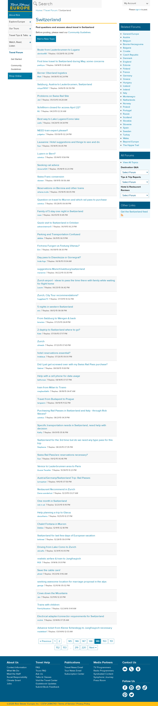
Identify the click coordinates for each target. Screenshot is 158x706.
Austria (126, 37)
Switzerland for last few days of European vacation (66, 535)
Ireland (126, 89)
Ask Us (39, 673)
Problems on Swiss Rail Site (53, 96)
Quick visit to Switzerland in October (58, 223)
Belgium (127, 40)
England (127, 61)
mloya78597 (42, 88)
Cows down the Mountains (52, 593)
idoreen (40, 180)
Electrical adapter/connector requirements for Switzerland (70, 616)
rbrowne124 (42, 169)
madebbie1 (42, 631)
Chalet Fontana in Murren (51, 524)
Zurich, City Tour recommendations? (57, 295)
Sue (39, 146)
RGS (39, 562)
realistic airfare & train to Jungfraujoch (59, 558)
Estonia (126, 65)
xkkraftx (40, 551)
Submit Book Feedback (47, 686)
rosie (39, 215)
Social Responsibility (17, 677)
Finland (126, 68)
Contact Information (17, 667)
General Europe (131, 33)
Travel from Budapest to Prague (55, 399)
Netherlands (129, 99)
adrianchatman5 (44, 226)
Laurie (40, 287)
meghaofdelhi (43, 391)
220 (84, 647)
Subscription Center (74, 673)
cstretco (40, 157)
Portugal (127, 110)
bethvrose (41, 380)
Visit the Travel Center (46, 680)
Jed (38, 100)
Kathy (39, 432)
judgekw (41, 134)
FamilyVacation (44, 608)
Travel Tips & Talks (18, 35)
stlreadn (40, 345)
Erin (39, 249)
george (40, 585)
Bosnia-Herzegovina (133, 44)
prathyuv (41, 65)
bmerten (41, 322)
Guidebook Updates (46, 683)
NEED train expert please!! (52, 130)
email (124, 669)
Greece (126, 79)
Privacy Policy (83, 703)
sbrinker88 (42, 53)
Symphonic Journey (103, 677)
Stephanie (41, 447)
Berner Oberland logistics (52, 73)
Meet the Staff (14, 673)
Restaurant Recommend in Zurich (56, 489)
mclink (40, 620)
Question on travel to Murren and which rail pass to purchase (72, 199)
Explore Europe (17, 21)
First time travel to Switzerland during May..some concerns (70, 61)
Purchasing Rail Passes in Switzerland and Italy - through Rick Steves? (72, 412)
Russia (126, 113)
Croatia (126, 51)
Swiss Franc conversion (50, 176)
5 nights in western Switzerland (55, 306)
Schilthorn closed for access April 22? (58, 107)
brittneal (40, 539)
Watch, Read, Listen (15, 44)
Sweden (127, 131)
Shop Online (15, 76)
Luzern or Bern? (46, 153)
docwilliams (42, 516)
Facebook (124, 687)
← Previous (45, 641)
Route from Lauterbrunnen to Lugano (58, 49)
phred (39, 574)
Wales (126, 138)
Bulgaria (127, 47)
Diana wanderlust (44, 493)
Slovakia (127, 120)
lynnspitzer (42, 482)
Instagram (131, 687)
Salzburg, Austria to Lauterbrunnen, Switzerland (64, 84)
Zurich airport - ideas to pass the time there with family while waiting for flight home (76, 282)
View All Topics (130, 162)
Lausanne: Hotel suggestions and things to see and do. (68, 142)
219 (76, 647)
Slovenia (127, 124)
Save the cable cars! (48, 570)
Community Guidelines (16, 67)
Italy (125, 93)
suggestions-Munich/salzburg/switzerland (61, 269)
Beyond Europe (131, 141)
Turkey (126, 134)
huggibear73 (42, 299)
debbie (40, 238)
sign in (138, 9)
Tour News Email (72, 670)
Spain (126, 127)
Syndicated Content (103, 673)
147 (83, 641)
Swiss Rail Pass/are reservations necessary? (62, 455)
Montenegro (129, 96)
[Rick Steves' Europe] (20, 6)
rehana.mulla (43, 192)
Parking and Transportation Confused (58, 234)
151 (111, 641)
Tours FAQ (41, 670)
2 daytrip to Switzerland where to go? (58, 330)
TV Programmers (102, 667)
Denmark (127, 58)
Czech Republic (130, 54)
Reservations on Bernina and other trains (60, 188)
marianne (41, 273)
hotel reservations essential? (53, 353)
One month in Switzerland (52, 501)
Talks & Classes (43, 677)
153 (65, 647)
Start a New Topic (46, 38)
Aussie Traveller (44, 470)
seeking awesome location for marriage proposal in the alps (71, 581)
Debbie (40, 528)
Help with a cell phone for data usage (58, 376)
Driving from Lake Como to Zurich (56, 547)
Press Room (100, 680)
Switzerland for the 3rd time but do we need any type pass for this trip (75, 441)
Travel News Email (73, 667)
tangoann (41, 403)
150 (104, 641)
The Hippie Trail (131, 145)
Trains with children (48, 604)
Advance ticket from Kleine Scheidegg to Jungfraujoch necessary (74, 628)
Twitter (131, 694)
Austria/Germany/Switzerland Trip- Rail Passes (63, 478)
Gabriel (40, 368)
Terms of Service (66, 703)
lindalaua (41, 356)
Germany (127, 75)
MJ (38, 111)
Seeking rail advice (48, 165)
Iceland (126, 86)
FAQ (38, 667)
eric (38, 310)
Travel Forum (50, 10)
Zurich (40, 341)
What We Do (13, 670)
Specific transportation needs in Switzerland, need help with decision (71, 427)
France (126, 72)
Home (39, 10)
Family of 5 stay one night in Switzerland (60, 211)
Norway (127, 103)
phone (131, 669)
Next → (92, 647)
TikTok (144, 687)
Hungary (127, 82)
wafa (39, 123)
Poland (126, 106)
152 (58, 647)
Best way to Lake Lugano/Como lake (58, 119)
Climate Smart (14, 680)
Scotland (127, 117)
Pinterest (124, 694)
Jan (38, 597)
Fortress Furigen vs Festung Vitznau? (58, 246)
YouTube (138, 687)
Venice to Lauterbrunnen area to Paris (59, 466)
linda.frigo (41, 261)
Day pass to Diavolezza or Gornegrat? (59, 257)
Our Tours (14, 28)
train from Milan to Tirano (51, 387)
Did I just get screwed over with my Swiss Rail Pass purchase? (72, 364)
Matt (39, 76)
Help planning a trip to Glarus (54, 512)
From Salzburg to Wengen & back (56, 318)
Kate (39, 333)
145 (70, 641)
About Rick (14, 15)
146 (77, 641)
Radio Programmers (104, 670)
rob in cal (41, 505)
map (138, 669)
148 (90, 641)
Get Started (16, 59)
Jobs (9, 683)
